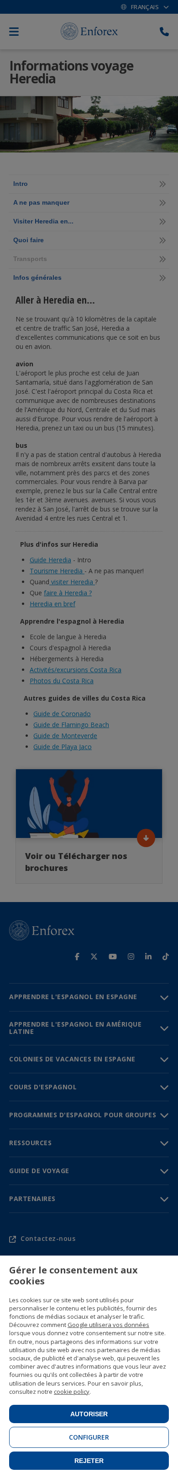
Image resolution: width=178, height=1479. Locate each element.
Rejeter (89, 1460)
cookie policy (71, 1391)
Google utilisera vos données (108, 1325)
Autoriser (89, 1414)
